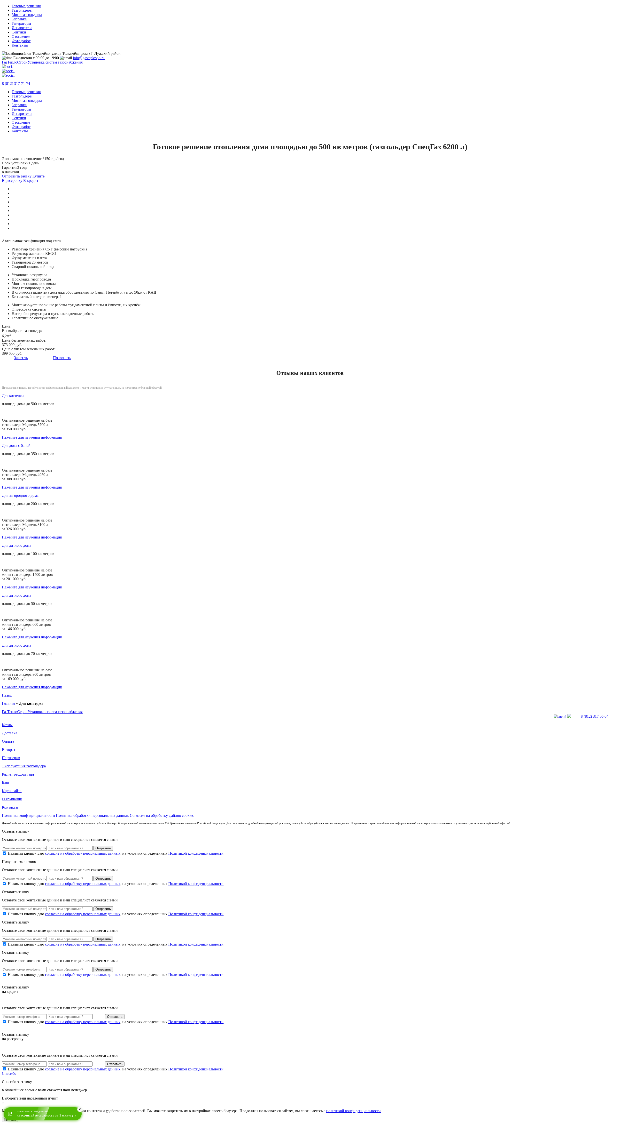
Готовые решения (26, 6)
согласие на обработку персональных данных (82, 853)
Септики (19, 32)
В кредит (30, 180)
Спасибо (9, 1073)
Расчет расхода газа (18, 774)
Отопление (21, 36)
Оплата (8, 741)
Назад (7, 695)
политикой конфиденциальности (353, 1111)
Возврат (8, 749)
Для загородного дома (20, 495)
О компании (12, 799)
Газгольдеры (22, 10)
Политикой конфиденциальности (196, 853)
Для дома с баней (16, 445)
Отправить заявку (16, 176)
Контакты (20, 45)
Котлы (7, 725)
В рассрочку (12, 180)
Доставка (9, 733)
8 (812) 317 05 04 (594, 716)
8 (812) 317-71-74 (16, 83)
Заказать (21, 358)
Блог (6, 782)
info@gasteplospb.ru (89, 58)
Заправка (19, 19)
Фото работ (21, 41)
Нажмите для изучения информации (32, 437)
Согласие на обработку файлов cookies (162, 815)
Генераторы (21, 23)
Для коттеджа (13, 395)
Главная (8, 703)
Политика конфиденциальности (28, 815)
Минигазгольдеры (27, 15)
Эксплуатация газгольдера (24, 766)
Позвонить (62, 358)
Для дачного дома (16, 545)
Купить (38, 176)
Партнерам (11, 758)
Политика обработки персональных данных (92, 815)
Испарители (22, 28)
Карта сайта (12, 791)
